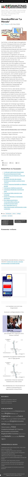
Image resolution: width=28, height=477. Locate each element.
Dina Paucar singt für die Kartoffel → (20, 221)
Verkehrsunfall (13, 436)
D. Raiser (6, 24)
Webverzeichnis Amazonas (6, 403)
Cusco (20, 416)
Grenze (14, 213)
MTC (25, 424)
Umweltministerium (22, 433)
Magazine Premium (10, 475)
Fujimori (19, 418)
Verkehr (7, 436)
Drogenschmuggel (9, 418)
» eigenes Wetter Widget (7, 295)
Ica (5, 421)
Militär (23, 424)
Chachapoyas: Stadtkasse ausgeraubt (13, 188)
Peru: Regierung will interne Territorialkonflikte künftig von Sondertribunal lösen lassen (11, 201)
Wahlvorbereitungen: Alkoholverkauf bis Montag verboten (12, 462)
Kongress (13, 421)
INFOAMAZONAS (13, 474)
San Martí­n (10, 215)
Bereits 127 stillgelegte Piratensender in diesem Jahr (11, 450)
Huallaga (19, 213)
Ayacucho (22, 411)
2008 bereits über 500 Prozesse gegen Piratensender (11, 455)
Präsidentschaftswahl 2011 (9, 429)
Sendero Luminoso (10, 431)
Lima (3, 424)
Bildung (13, 413)
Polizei (13, 427)
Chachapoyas (8, 213)
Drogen (3, 419)
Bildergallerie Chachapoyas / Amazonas (9, 399)
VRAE (18, 436)
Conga (16, 416)
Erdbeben (15, 418)
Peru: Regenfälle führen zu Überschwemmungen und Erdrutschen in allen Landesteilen (15, 207)
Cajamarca (5, 416)
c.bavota (19, 475)
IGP (6, 421)
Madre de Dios (12, 424)
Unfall (2, 436)
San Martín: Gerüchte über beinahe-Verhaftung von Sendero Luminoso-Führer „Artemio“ (14, 180)
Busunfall (16, 413)
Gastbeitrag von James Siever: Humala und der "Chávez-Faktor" (13, 447)
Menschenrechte (19, 424)
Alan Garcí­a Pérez (4, 411)
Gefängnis (23, 418)
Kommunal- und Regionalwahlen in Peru (14, 312)
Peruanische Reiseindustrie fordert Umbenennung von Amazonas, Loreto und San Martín (14, 175)
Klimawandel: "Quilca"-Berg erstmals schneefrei (10, 460)
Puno (19, 429)
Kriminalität (20, 421)
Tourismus (15, 433)
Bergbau (8, 413)
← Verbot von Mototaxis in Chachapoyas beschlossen (5, 222)
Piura (10, 427)
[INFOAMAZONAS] (14, 6)
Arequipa (17, 411)
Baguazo (3, 413)
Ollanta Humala (5, 427)
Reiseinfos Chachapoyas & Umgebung (8, 401)
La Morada (4, 215)
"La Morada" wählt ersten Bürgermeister (14, 172)
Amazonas (10, 411)
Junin (9, 421)
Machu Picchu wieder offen (6, 449)
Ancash (13, 411)
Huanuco (2, 421)
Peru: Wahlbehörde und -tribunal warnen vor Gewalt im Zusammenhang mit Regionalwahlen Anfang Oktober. (14, 387)
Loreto (8, 424)
